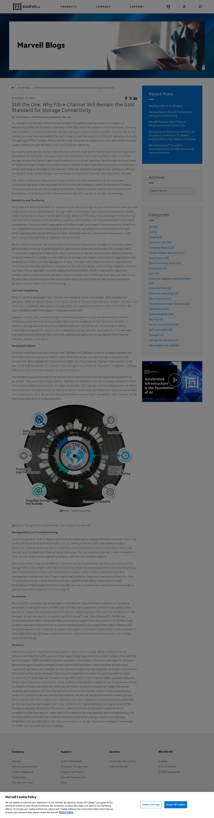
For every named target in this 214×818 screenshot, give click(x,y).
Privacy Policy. (66, 812)
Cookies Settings (151, 805)
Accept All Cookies (175, 805)
